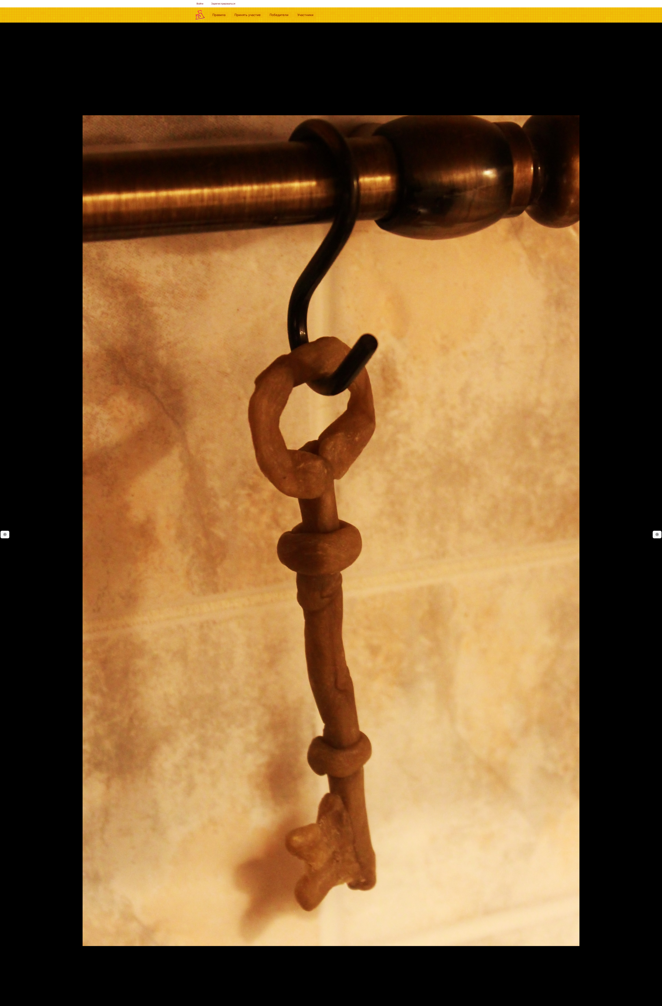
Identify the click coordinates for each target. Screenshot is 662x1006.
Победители (280, 15)
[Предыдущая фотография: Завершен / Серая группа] (5, 534)
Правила (220, 15)
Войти (200, 3)
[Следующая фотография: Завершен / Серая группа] (657, 534)
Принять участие (248, 15)
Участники (306, 15)
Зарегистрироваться (223, 3)
